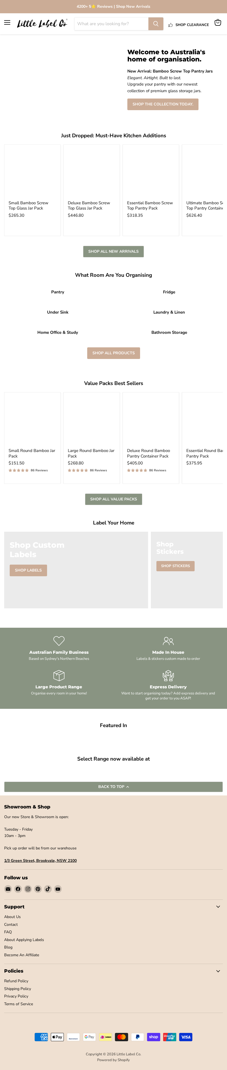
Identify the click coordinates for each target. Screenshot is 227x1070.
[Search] (155, 23)
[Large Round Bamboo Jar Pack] (92, 420)
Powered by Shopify (113, 1060)
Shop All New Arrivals (113, 251)
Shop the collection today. (163, 104)
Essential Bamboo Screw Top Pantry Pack (150, 205)
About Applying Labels (24, 939)
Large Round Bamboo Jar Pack (91, 453)
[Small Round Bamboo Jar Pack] (32, 420)
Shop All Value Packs (113, 499)
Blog (8, 947)
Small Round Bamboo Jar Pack (32, 453)
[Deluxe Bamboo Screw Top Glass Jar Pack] (92, 173)
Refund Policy (16, 981)
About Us (12, 916)
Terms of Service (18, 1004)
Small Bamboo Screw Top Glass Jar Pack (28, 205)
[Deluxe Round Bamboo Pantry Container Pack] (151, 420)
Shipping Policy (17, 988)
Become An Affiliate (21, 955)
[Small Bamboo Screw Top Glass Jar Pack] (32, 173)
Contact (11, 924)
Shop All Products (113, 353)
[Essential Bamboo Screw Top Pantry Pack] (151, 173)
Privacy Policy (16, 996)
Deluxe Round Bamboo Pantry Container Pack (148, 453)
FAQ (8, 932)
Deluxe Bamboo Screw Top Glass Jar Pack (89, 205)
